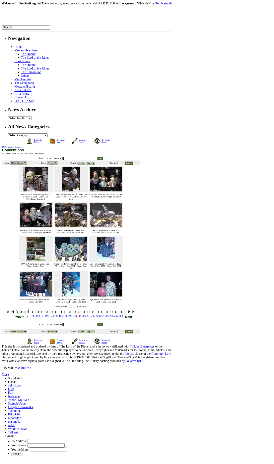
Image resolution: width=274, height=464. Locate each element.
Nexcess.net (133, 361)
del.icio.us (14, 385)
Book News (22, 61)
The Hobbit (28, 54)
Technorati (14, 410)
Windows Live (17, 428)
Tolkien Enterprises (142, 346)
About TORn (22, 90)
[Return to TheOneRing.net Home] (62, 24)
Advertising (21, 93)
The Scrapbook (24, 83)
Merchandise (22, 79)
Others (25, 75)
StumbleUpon (17, 403)
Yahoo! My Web (18, 400)
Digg (11, 389)
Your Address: (20, 449)
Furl (10, 392)
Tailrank (13, 432)
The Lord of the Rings (35, 57)
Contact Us (21, 97)
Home (18, 46)
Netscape (14, 396)
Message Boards (24, 86)
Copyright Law (161, 353)
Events (17, 147)
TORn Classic (7, 147)
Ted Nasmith (163, 3)
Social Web (15, 378)
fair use (129, 353)
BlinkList (14, 414)
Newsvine (14, 418)
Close (5, 374)
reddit (11, 425)
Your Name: (19, 445)
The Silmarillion (31, 72)
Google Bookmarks (20, 407)
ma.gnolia (14, 421)
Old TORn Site (24, 101)
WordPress (24, 367)
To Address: (18, 441)
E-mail (12, 381)
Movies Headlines (25, 50)
